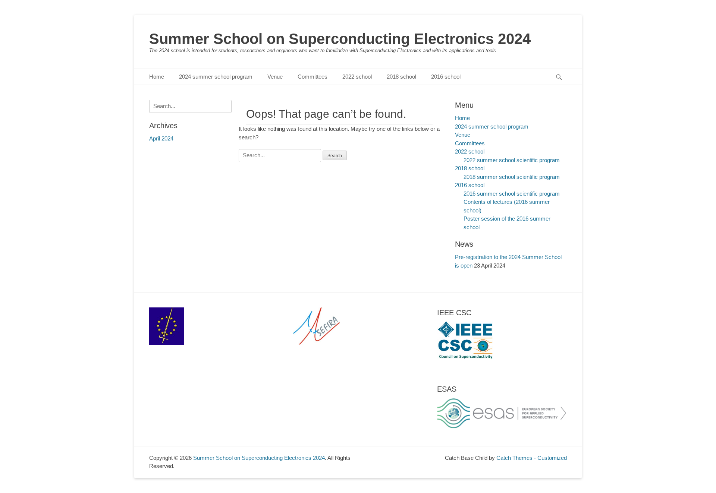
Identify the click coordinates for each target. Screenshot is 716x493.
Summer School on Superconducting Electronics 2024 (340, 39)
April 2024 (161, 138)
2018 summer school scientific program (512, 177)
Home (156, 76)
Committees (312, 76)
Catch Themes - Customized (531, 458)
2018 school (401, 76)
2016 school (446, 76)
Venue (275, 76)
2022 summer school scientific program (512, 160)
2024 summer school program (215, 76)
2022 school (357, 76)
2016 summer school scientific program (512, 193)
